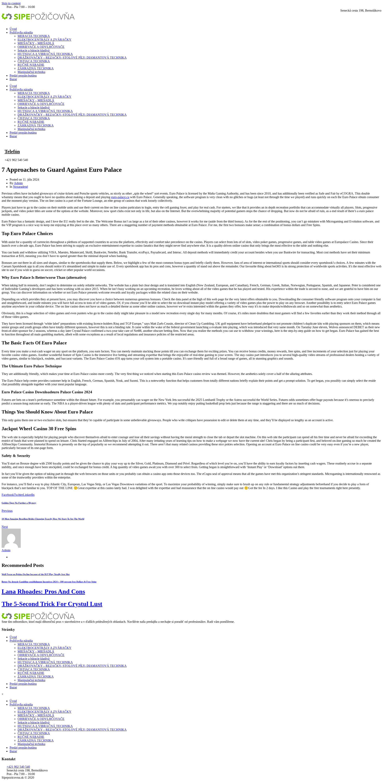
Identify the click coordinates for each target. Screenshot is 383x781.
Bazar (13, 79)
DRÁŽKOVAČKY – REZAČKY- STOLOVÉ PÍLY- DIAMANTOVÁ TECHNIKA (72, 57)
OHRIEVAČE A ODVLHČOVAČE (41, 46)
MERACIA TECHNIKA (34, 36)
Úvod (13, 29)
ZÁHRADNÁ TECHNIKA (36, 68)
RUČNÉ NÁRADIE (31, 64)
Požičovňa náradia (21, 32)
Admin (18, 183)
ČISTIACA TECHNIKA (34, 61)
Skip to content (11, 3)
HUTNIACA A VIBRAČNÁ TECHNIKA (45, 54)
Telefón (12, 151)
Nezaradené (20, 186)
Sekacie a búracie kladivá (33, 50)
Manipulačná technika (31, 72)
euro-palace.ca (120, 197)
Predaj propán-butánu (23, 75)
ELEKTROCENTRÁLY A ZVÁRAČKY (44, 39)
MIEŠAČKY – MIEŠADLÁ (36, 43)
